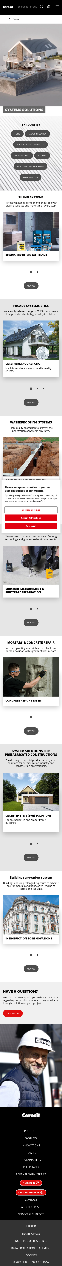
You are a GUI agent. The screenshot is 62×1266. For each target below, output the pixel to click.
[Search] (42, 7)
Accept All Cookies (31, 517)
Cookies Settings (31, 509)
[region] (31, 506)
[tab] (31, 272)
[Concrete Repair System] (31, 681)
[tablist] (31, 609)
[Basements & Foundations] (31, 461)
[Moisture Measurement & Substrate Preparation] (31, 572)
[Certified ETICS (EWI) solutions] (31, 802)
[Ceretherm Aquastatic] (31, 349)
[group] (31, 244)
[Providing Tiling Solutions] (31, 236)
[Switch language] (49, 7)
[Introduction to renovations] (31, 919)
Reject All (31, 525)
